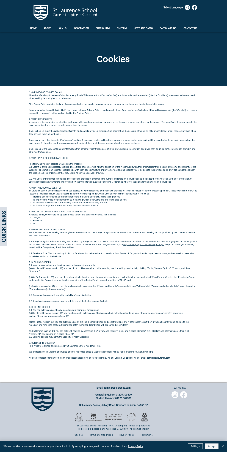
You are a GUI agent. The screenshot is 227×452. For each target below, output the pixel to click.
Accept (211, 446)
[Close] (223, 446)
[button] (173, 7)
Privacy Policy (135, 446)
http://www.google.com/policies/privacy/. (143, 244)
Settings (195, 446)
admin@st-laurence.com (117, 387)
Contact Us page (123, 358)
